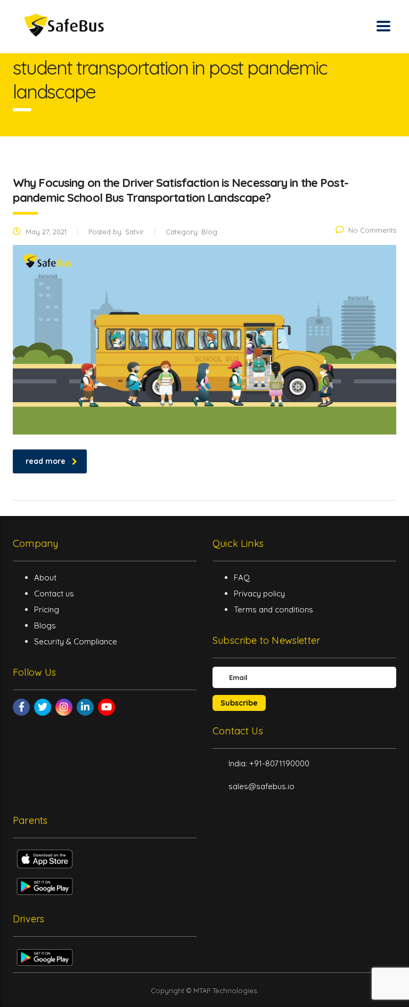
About (45, 577)
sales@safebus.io (261, 786)
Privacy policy (259, 593)
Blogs (45, 625)
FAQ (242, 577)
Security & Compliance (75, 641)
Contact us (54, 593)
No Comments (372, 230)
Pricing (46, 609)
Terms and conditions (273, 609)
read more (46, 461)
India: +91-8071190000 (268, 763)
